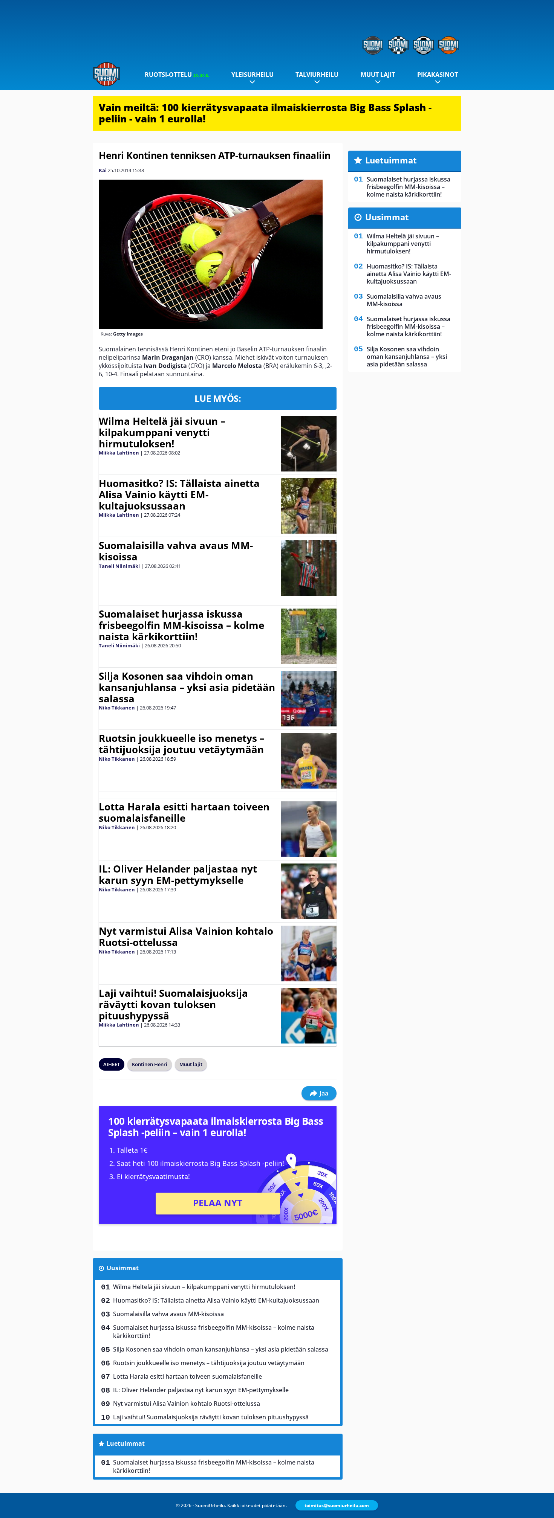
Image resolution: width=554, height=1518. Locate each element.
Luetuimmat (126, 1443)
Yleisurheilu (252, 74)
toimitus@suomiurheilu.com (337, 1505)
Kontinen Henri (149, 1064)
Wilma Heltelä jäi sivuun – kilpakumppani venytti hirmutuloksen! (162, 432)
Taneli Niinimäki (119, 566)
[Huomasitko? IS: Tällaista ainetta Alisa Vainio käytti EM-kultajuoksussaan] (308, 506)
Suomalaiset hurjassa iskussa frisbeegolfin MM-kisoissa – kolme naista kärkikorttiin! (181, 625)
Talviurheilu (316, 74)
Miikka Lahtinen (119, 452)
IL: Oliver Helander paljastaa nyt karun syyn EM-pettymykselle (178, 874)
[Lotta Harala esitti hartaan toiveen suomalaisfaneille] (308, 829)
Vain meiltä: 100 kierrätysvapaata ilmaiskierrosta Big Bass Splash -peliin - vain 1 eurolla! (265, 113)
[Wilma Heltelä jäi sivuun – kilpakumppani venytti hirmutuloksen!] (308, 443)
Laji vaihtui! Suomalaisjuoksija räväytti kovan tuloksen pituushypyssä (173, 1004)
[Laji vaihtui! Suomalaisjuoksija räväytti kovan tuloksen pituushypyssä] (308, 1016)
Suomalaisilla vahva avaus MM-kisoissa (176, 551)
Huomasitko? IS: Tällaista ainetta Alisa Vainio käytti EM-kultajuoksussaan (179, 494)
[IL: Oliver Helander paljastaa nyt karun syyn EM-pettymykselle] (308, 891)
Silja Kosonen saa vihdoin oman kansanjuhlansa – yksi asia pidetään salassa (187, 687)
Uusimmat (123, 1268)
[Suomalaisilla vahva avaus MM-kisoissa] (308, 568)
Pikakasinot (437, 74)
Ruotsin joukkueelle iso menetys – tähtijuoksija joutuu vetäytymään (182, 743)
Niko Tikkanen (117, 707)
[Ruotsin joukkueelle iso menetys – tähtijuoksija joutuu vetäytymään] (309, 761)
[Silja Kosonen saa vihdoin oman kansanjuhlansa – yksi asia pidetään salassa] (308, 698)
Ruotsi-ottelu (177, 74)
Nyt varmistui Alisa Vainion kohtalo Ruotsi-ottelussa (186, 936)
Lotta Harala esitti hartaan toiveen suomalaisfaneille (184, 812)
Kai (103, 170)
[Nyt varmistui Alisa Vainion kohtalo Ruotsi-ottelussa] (308, 953)
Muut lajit (378, 74)
